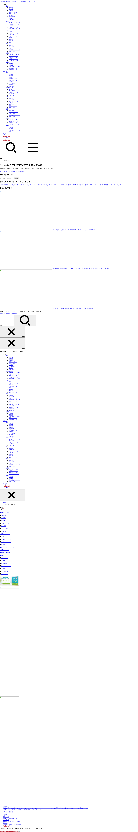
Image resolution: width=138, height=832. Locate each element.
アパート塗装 (12, 16)
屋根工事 (11, 18)
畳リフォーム (12, 39)
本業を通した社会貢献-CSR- (10, 818)
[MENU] (32, 152)
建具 (7, 43)
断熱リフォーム (13, 42)
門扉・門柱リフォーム (14, 28)
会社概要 (5, 806)
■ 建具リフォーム (4, 550)
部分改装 (11, 65)
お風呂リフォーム (13, 57)
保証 (7, 137)
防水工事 (11, 15)
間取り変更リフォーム (14, 66)
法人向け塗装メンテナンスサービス (12, 821)
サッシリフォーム (13, 47)
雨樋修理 (11, 10)
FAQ (4, 815)
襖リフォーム (12, 37)
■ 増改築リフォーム (5, 552)
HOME (4, 502)
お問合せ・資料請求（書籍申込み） (12, 824)
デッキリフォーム (13, 27)
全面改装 (11, 63)
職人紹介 (5, 133)
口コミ (4, 134)
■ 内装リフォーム (4, 555)
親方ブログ (6, 817)
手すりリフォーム (13, 34)
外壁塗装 (11, 7)
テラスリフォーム (13, 25)
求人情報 (5, 823)
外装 (7, 6)
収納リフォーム (13, 51)
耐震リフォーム (13, 40)
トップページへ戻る (5, 171)
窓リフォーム (12, 45)
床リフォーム (12, 31)
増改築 (7, 62)
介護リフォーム (13, 36)
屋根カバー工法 (13, 12)
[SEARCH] (11, 152)
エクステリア (9, 21)
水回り (7, 53)
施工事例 (5, 71)
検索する (16, 178)
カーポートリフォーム (14, 22)
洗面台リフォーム (13, 59)
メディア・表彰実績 (8, 811)
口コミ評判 (6, 820)
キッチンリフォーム (14, 60)
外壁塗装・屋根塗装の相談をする (19, 171)
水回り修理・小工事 (14, 54)
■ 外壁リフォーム (4, 512)
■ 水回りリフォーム (5, 534)
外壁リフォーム (13, 13)
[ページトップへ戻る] (19, 831)
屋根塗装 (11, 9)
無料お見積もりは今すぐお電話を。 (9, 831)
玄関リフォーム (13, 48)
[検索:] (7, 325)
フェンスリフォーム (14, 24)
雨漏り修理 (11, 19)
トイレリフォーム (13, 56)
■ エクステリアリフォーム (7, 547)
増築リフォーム (13, 68)
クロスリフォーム (13, 33)
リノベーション (13, 69)
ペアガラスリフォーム (14, 50)
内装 (7, 30)
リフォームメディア (8, 812)
